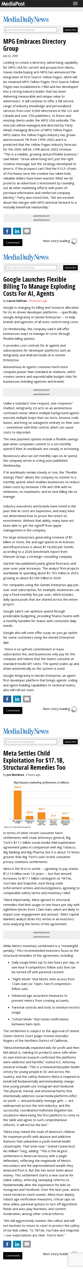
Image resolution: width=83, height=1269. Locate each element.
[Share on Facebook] (7, 231)
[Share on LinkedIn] (17, 231)
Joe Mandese (15, 775)
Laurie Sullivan (17, 301)
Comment (13, 242)
